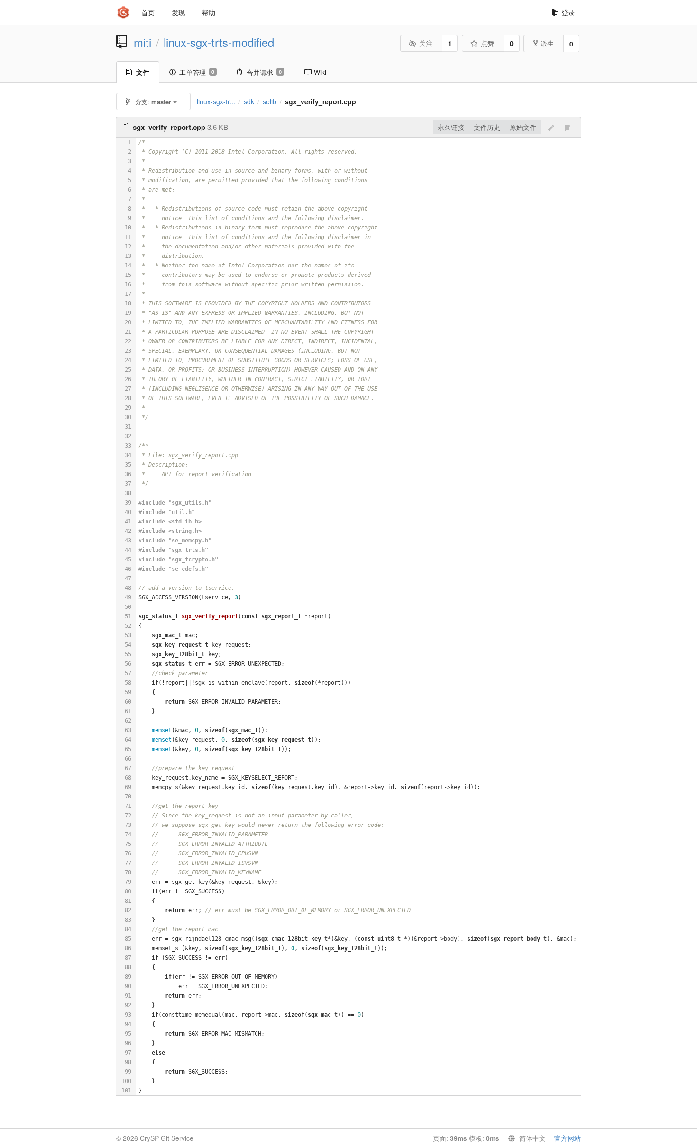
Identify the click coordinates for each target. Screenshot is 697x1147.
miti (142, 42)
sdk (249, 101)
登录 (568, 12)
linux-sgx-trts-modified (219, 42)
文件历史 (487, 127)
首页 (148, 12)
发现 (178, 12)
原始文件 (523, 127)
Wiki (320, 72)
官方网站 (567, 1138)
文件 (142, 72)
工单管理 (196, 72)
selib (269, 101)
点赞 (487, 43)
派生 (547, 43)
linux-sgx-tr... (216, 101)
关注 (425, 43)
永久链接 (451, 127)
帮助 (208, 12)
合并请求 (264, 72)
